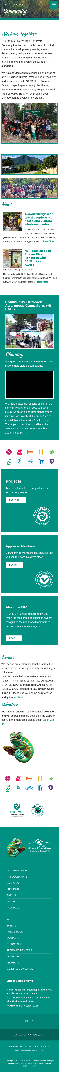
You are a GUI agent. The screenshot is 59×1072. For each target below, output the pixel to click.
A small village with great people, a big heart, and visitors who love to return (39, 219)
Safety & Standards (20, 969)
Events (11, 925)
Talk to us (13, 907)
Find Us (11, 895)
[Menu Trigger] (54, 5)
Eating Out (13, 883)
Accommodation (17, 870)
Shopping (13, 889)
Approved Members (19, 950)
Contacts (13, 938)
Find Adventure (17, 876)
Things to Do (15, 931)
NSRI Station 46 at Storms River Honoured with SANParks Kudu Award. (38, 258)
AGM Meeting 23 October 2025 (22, 1005)
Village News (48, 229)
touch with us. (21, 697)
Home (5, 5)
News (10, 919)
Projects (13, 962)
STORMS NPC (14, 944)
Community (14, 956)
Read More (50, 241)
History (12, 901)
